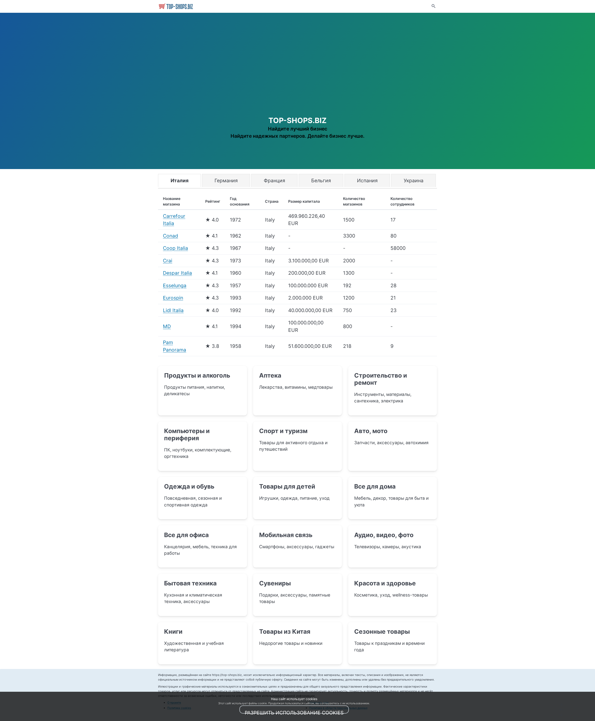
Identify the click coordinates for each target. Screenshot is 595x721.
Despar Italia (177, 273)
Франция (274, 180)
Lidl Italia (173, 310)
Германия (226, 180)
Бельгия (321, 180)
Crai (167, 261)
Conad (170, 236)
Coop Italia (175, 248)
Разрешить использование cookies (294, 712)
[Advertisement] (297, 76)
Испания (367, 180)
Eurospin (173, 298)
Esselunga (174, 285)
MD (167, 326)
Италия (179, 180)
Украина (413, 180)
